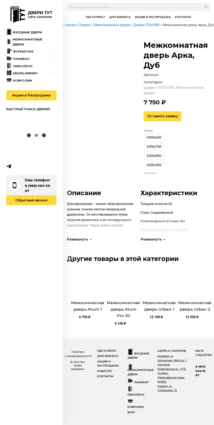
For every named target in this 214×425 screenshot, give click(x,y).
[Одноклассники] (25, 166)
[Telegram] (8, 166)
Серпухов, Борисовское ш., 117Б (172, 366)
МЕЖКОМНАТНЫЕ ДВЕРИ (140, 372)
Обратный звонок (31, 200)
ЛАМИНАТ (141, 382)
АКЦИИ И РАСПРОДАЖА (153, 17)
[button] (80, 239)
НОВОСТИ (104, 371)
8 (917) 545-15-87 (200, 371)
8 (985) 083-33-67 (38, 188)
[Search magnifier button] (206, 6)
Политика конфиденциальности (78, 354)
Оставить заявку (162, 116)
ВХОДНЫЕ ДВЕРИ (138, 355)
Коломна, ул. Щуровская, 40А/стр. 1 (172, 358)
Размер (148, 130)
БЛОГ (131, 412)
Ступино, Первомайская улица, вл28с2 (171, 377)
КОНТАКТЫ (183, 17)
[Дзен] (33, 166)
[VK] (16, 166)
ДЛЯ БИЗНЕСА (120, 17)
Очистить (151, 173)
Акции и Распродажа (31, 95)
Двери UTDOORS (159, 88)
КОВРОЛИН (135, 407)
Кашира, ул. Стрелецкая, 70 (167, 388)
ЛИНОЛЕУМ (135, 394)
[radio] (153, 137)
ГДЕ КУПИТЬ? (95, 17)
